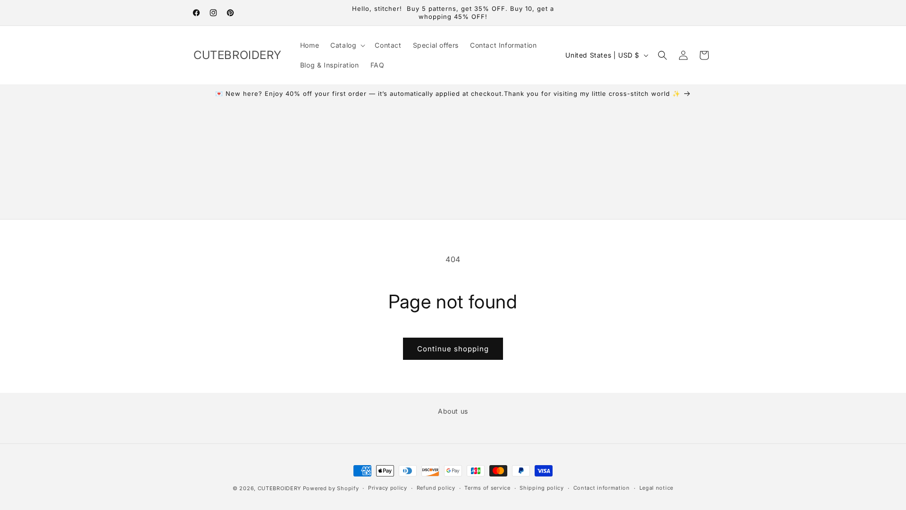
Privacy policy (387, 487)
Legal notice (656, 487)
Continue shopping (453, 348)
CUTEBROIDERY (279, 488)
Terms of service (487, 487)
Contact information (601, 487)
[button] (347, 45)
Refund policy (436, 487)
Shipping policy (542, 487)
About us (453, 411)
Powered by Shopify (331, 488)
